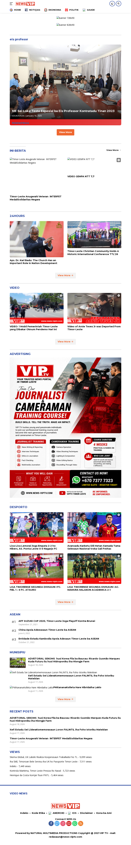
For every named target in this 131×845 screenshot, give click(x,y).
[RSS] (80, 824)
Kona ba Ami (104, 813)
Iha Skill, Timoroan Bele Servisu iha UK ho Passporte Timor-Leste (43, 761)
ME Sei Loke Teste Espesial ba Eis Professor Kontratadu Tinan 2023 (63, 111)
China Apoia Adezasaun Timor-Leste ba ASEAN (47, 629)
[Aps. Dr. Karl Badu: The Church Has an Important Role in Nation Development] (37, 239)
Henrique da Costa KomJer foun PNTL (29, 775)
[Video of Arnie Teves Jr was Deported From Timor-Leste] (94, 308)
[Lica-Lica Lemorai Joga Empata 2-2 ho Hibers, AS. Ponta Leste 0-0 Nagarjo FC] (37, 527)
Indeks (13, 766)
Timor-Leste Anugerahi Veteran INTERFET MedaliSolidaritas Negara (36, 198)
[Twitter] (57, 824)
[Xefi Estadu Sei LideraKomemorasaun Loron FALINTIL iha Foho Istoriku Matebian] (53, 672)
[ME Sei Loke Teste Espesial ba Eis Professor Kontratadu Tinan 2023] (65, 82)
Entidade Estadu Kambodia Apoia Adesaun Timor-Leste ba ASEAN (59, 638)
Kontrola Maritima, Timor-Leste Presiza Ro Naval (35, 770)
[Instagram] (63, 824)
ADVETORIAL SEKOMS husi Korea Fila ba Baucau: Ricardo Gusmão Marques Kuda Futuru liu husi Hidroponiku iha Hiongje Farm (74, 660)
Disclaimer (86, 813)
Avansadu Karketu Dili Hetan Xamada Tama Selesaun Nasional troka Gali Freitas (93, 547)
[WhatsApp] (74, 824)
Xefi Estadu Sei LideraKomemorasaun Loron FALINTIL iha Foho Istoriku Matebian (71, 677)
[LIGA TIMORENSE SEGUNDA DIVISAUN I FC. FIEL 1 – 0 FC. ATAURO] (37, 568)
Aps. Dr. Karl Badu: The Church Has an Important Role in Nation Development (33, 262)
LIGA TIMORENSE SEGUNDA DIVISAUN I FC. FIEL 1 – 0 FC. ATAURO (35, 588)
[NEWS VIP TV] (25, 4)
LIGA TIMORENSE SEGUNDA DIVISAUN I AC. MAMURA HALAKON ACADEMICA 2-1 (93, 588)
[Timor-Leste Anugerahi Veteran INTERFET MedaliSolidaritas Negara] (37, 175)
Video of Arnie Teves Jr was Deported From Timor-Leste (94, 328)
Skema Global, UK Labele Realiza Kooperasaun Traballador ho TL (43, 757)
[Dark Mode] (112, 3)
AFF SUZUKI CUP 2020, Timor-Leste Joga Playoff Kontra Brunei (57, 621)
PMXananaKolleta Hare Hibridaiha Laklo (77, 687)
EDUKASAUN (18, 115)
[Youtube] (68, 824)
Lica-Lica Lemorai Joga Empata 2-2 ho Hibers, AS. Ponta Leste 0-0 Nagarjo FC (33, 547)
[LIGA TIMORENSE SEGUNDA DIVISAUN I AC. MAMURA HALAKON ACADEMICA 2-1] (94, 568)
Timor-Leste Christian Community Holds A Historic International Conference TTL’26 (93, 252)
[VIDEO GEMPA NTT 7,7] (94, 165)
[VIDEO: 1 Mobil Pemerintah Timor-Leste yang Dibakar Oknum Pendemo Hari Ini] (37, 308)
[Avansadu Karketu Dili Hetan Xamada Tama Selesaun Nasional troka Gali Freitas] (94, 527)
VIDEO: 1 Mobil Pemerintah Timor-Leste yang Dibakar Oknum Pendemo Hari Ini (34, 328)
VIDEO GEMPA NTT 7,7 (80, 176)
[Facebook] (51, 824)
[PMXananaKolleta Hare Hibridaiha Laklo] (31, 687)
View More (65, 132)
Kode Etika (38, 813)
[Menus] (12, 3)
